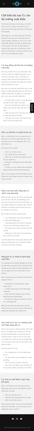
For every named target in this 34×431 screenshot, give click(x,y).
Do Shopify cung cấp (25, 427)
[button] (4, 4)
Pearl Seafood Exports (13, 427)
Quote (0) (32, 107)
